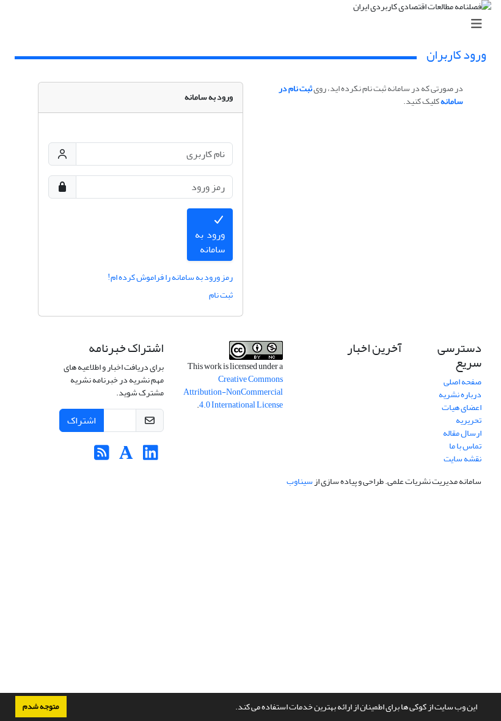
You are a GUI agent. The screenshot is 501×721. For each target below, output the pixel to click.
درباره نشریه (460, 394)
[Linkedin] (150, 456)
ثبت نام (221, 295)
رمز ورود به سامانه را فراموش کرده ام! (170, 277)
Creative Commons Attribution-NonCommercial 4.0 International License (233, 392)
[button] (232, 708)
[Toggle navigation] (254, 24)
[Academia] (126, 456)
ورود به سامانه (210, 241)
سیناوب (300, 481)
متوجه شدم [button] (41, 706)
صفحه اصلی (462, 381)
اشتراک (81, 420)
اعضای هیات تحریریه (461, 413)
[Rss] (102, 456)
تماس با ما (465, 445)
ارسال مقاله (462, 433)
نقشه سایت (462, 458)
